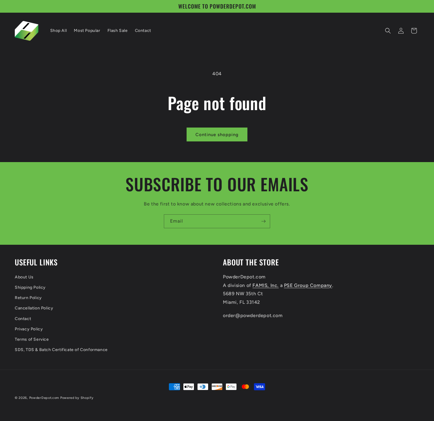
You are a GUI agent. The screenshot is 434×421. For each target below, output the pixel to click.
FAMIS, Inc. (265, 285)
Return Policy (28, 297)
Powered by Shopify (77, 398)
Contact (23, 318)
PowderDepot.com (44, 398)
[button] (387, 30)
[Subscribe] (263, 221)
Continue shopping (217, 134)
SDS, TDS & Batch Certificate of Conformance (61, 349)
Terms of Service (32, 339)
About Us (24, 277)
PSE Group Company (308, 285)
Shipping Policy (30, 287)
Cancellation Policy (34, 308)
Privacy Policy (29, 329)
